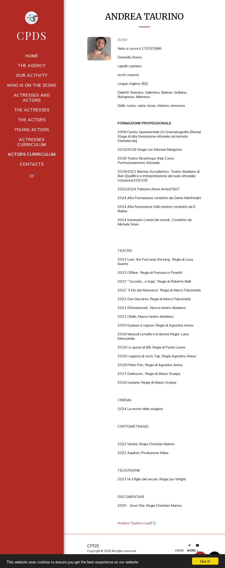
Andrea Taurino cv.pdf (135, 523)
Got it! (205, 561)
